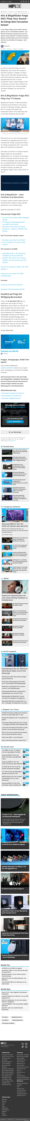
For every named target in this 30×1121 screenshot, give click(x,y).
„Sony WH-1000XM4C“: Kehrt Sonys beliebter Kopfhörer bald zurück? (15, 1004)
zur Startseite (16, 432)
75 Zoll (12, 1056)
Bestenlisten (5, 1108)
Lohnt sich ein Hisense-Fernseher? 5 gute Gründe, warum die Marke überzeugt (14, 728)
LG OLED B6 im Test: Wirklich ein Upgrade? (12, 968)
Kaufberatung (5, 1110)
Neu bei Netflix (20, 1058)
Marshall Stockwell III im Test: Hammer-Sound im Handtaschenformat (14, 975)
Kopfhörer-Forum (21, 1095)
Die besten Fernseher (7, 1054)
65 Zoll (7, 1056)
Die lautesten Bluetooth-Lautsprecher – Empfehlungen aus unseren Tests (14, 692)
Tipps (3, 1113)
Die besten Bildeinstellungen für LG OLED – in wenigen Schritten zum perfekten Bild (14, 723)
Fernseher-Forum (21, 1090)
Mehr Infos (13, 440)
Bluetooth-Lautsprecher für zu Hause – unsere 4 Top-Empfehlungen (14, 687)
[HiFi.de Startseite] (15, 6)
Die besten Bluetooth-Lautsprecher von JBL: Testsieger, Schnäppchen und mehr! (14, 702)
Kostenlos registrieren (22, 1083)
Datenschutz (11, 1119)
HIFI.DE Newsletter (6, 403)
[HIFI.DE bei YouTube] (21, 1)
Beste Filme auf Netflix (22, 1056)
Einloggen (19, 1085)
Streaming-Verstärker (8, 1023)
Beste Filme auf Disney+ (21, 1073)
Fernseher (11, 11)
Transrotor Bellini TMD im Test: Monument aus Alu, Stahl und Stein (14, 983)
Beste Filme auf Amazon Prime (21, 1064)
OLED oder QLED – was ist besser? (12, 737)
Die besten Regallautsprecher (11, 398)
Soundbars (5, 1020)
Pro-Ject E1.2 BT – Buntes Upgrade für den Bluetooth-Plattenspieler (14, 993)
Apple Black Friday (6, 1084)
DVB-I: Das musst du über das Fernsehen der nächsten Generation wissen (14, 733)
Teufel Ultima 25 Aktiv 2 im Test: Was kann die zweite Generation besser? (15, 971)
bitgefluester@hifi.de (7, 368)
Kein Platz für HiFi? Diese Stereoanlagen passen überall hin (14, 677)
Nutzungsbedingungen (21, 1119)
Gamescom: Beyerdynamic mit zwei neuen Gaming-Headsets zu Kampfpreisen (14, 1001)
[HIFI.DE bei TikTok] (26, 1)
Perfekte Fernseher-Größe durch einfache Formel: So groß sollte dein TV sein (14, 713)
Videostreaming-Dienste (23, 1077)
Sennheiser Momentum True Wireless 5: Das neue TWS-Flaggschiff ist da (15, 997)
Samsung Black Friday (7, 1081)
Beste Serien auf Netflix (23, 1054)
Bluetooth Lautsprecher (8, 1068)
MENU (4, 1)
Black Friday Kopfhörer (8, 1072)
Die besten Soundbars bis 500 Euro (13, 393)
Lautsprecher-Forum (22, 1093)
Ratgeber (4, 1111)
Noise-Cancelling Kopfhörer (6, 1066)
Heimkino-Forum (21, 1092)
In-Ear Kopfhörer (6, 1063)
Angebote (4, 1115)
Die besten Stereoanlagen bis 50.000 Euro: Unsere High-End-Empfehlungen (14, 682)
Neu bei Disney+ (21, 1075)
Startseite (4, 11)
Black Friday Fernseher (8, 1070)
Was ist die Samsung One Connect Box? (14, 740)
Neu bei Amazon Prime (23, 1067)
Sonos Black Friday (7, 1075)
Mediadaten (3, 1119)
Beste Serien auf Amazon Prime (21, 1060)
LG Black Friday (6, 1082)
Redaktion (4, 1099)
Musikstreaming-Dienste (23, 1079)
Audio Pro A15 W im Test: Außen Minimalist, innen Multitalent (14, 979)
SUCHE (10, 1)
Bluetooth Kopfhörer (7, 1061)
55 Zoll (3, 1056)
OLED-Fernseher (6, 1058)
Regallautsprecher (17, 1017)
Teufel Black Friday (7, 1079)
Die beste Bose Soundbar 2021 (11, 395)
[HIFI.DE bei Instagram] (24, 1)
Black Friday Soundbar (7, 1074)
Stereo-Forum (20, 1088)
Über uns (4, 1101)
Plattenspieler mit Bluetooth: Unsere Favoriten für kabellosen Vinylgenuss (13, 697)
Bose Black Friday (6, 1077)
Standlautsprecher (17, 1020)
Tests (3, 1106)
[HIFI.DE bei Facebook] (28, 1)
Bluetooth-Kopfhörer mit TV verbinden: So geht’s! (15, 718)
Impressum (26, 1120)
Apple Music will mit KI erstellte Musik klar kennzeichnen (12, 1008)
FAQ (18, 1086)
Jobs (3, 1104)
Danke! (4, 1103)
